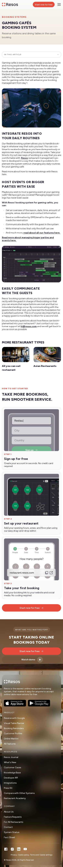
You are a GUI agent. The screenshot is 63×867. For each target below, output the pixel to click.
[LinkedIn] (19, 849)
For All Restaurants (13, 822)
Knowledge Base (12, 772)
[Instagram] (12, 849)
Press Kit (8, 788)
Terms (32, 855)
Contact (8, 827)
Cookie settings (45, 855)
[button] (31, 107)
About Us (9, 811)
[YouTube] (25, 849)
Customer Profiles (13, 733)
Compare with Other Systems (19, 793)
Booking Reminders (14, 728)
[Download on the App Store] (15, 703)
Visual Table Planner (14, 723)
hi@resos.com (29, 326)
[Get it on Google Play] (39, 703)
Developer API (11, 777)
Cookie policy (23, 855)
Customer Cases (12, 767)
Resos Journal (11, 757)
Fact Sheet (9, 837)
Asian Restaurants (44, 366)
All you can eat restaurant (11, 367)
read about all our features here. (41, 232)
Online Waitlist (11, 738)
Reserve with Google (14, 718)
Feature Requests (13, 817)
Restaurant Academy (15, 798)
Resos (24, 158)
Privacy (14, 855)
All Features (10, 743)
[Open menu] (59, 4)
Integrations (10, 783)
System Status (11, 832)
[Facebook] (6, 849)
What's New (10, 762)
